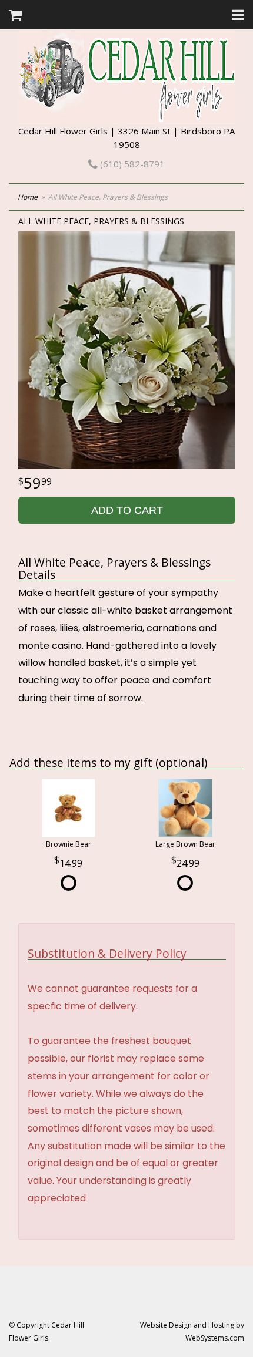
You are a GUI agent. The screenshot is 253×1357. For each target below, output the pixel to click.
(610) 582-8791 (131, 164)
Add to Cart (127, 510)
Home (28, 197)
